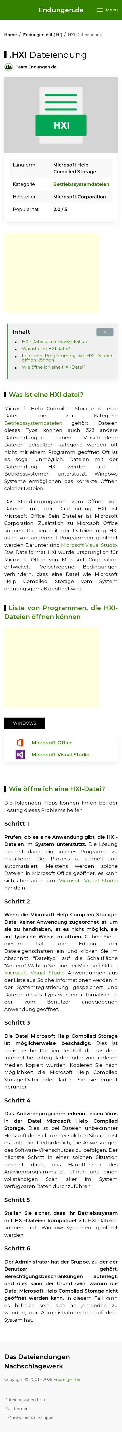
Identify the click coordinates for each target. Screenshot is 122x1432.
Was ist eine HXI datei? (46, 348)
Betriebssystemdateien (81, 184)
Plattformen (16, 1408)
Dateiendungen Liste (25, 1399)
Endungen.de (61, 10)
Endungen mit (42, 34)
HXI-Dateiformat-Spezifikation (54, 341)
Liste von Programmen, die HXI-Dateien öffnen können (68, 358)
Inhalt (21, 331)
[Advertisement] (52, 273)
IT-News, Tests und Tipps (28, 1417)
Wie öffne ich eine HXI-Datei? (53, 367)
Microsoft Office (52, 743)
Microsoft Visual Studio (89, 545)
